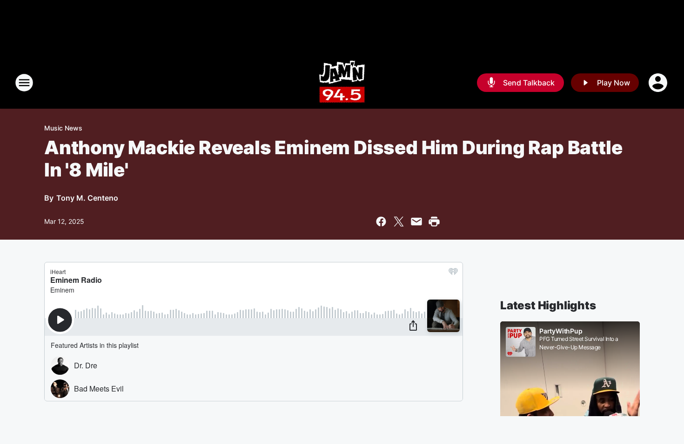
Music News (63, 128)
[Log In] (659, 82)
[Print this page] (434, 221)
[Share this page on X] (398, 221)
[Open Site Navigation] (24, 82)
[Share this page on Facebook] (381, 221)
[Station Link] (342, 83)
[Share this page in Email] (416, 221)
